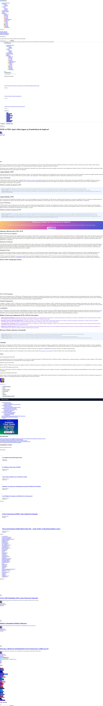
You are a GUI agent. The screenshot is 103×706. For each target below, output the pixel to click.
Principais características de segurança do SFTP (12, 404)
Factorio (3, 554)
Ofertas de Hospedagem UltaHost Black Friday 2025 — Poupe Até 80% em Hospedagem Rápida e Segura (31, 529)
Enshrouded (4, 552)
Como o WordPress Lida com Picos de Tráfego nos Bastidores (10, 442)
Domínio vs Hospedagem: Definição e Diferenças (13, 623)
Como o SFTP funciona (8, 403)
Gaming (3, 12)
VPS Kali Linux (5, 575)
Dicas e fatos (4, 3)
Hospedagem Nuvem (5, 559)
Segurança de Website (6, 570)
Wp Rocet (8, 119)
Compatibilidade (7, 415)
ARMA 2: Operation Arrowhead (7, 539)
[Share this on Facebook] (1, 162)
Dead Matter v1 (4, 546)
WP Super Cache (9, 117)
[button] (5, 71)
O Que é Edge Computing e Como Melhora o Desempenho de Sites (11, 439)
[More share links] (3, 162)
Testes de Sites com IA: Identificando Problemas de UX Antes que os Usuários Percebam (15, 441)
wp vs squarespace (9, 115)
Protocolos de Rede (6, 389)
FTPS (4, 388)
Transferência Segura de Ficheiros (8, 396)
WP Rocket (8, 118)
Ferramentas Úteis (5, 10)
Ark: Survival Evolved (6, 538)
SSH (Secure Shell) (31, 180)
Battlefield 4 (4, 541)
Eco (2, 551)
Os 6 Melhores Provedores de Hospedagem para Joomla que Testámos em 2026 (14, 106)
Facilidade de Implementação (9, 414)
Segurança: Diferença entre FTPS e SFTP (9, 408)
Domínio (5, 9)
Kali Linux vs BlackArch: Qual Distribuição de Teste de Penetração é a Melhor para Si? (24, 648)
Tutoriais (3, 6)
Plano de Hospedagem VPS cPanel (8, 569)
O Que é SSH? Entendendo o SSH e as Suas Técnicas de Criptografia (19, 598)
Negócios (6, 4)
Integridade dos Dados (8, 411)
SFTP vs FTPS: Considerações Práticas (8, 412)
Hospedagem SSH (9, 123)
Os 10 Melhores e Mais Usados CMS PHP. (11, 467)
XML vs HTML (9, 113)
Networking (4, 566)
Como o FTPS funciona (8, 406)
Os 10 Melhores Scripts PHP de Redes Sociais (12, 457)
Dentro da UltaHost (5, 11)
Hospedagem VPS (5, 561)
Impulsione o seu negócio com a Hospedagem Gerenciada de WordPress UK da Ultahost (21, 486)
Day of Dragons (5, 545)
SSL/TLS (4, 394)
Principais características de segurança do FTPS (12, 407)
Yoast (7, 112)
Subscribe (12, 40)
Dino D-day (4, 549)
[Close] (0, 667)
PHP (3, 568)
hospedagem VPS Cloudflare (46, 350)
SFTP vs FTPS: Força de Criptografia (10, 409)
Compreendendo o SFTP (6, 402)
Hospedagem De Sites (6, 2)
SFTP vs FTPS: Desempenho (9, 413)
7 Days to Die (4, 536)
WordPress (6, 8)
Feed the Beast (4, 555)
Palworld (3, 567)
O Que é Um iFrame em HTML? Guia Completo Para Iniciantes (20, 514)
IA (2, 563)
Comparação (3, 123)
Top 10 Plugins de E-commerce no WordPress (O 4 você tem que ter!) (17, 496)
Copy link (11, 705)
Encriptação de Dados (6, 386)
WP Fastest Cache (9, 120)
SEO (5, 7)
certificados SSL (19, 256)
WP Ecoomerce (9, 121)
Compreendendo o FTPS (6, 405)
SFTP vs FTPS (5, 391)
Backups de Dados (5, 540)
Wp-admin (8, 114)
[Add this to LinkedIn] (2, 162)
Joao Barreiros (2, 134)
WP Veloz (8, 116)
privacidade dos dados (55, 257)
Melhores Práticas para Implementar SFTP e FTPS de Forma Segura (13, 416)
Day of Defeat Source (6, 544)
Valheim (3, 574)
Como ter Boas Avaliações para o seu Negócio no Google (14, 476)
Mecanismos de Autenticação (9, 410)
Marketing (6, 5)
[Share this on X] (0, 162)
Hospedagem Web (5, 562)
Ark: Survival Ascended (6, 537)
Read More (4, 517)
